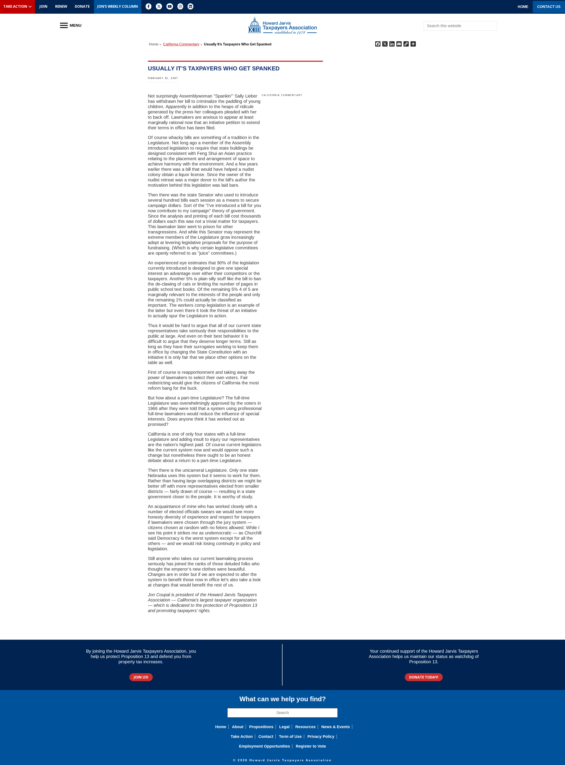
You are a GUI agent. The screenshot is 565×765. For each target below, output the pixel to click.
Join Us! (141, 677)
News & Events (335, 727)
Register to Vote (311, 746)
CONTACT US (549, 7)
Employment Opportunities (264, 746)
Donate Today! (423, 677)
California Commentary (282, 95)
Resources (305, 727)
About (237, 727)
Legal (284, 727)
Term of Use (290, 736)
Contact (265, 736)
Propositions (261, 727)
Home (220, 727)
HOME (523, 7)
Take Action (242, 736)
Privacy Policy (320, 736)
